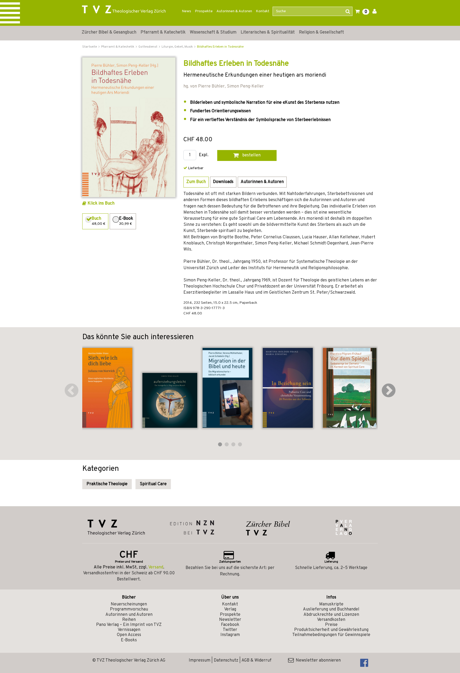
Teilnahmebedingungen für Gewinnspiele (331, 635)
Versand (155, 567)
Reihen (129, 619)
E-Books (129, 640)
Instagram (230, 635)
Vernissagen (129, 630)
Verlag (230, 609)
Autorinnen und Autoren (129, 614)
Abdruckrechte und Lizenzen (331, 614)
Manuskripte (331, 604)
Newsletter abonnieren (317, 660)
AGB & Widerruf (256, 660)
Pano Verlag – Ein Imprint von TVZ (129, 625)
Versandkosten (331, 619)
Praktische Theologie (107, 484)
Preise (331, 625)
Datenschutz (226, 660)
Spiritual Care (153, 484)
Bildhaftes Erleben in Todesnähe (220, 47)
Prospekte (204, 11)
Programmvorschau (129, 609)
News (186, 11)
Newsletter (230, 619)
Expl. (203, 155)
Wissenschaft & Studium (213, 32)
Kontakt (262, 11)
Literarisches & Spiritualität (268, 32)
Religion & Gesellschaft (321, 32)
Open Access (129, 635)
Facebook (230, 625)
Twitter (230, 630)
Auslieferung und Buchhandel (331, 609)
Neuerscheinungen (129, 604)
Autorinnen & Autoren (234, 11)
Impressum (199, 660)
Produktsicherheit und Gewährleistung (331, 630)
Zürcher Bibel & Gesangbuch (109, 32)
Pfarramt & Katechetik (163, 32)
